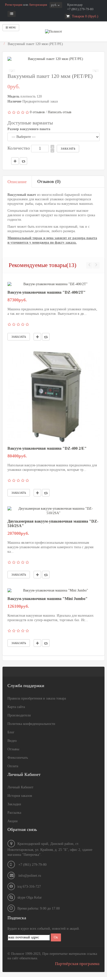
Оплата (12, 766)
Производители (19, 715)
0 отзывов (37, 112)
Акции (12, 821)
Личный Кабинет (20, 787)
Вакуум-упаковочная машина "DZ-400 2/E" (47, 448)
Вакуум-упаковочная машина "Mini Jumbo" (47, 599)
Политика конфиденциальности (31, 724)
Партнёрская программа (77, 963)
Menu (12, 27)
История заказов (19, 796)
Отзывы (13, 749)
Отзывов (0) (48, 181)
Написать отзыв (59, 112)
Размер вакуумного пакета (28, 129)
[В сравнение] (46, 336)
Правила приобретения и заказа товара (36, 698)
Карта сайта (16, 707)
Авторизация (38, 4)
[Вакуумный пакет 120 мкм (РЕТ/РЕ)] (53, 59)
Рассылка (14, 812)
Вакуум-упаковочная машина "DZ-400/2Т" (46, 292)
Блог (10, 732)
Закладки (14, 804)
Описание (17, 181)
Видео (12, 741)
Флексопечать (17, 758)
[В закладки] (37, 336)
